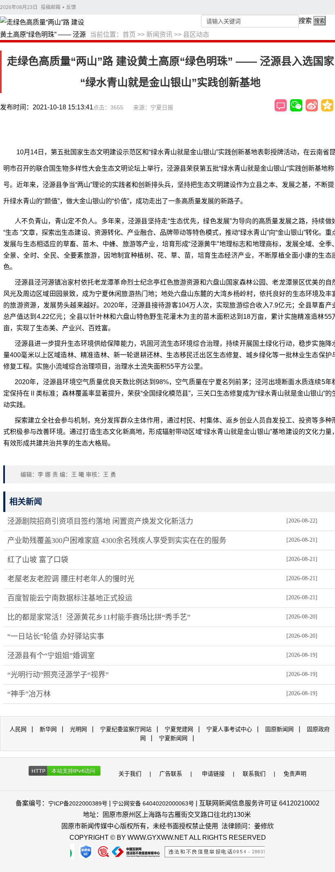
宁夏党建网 (179, 729)
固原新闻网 (279, 729)
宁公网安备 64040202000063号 (153, 803)
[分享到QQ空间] (327, 105)
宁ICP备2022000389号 (77, 803)
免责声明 (295, 773)
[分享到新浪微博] (312, 105)
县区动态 (196, 34)
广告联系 (170, 773)
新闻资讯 (159, 34)
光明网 (78, 729)
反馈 (71, 7)
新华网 (48, 729)
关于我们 (129, 773)
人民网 (18, 729)
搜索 (305, 20)
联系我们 (254, 773)
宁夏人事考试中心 (229, 729)
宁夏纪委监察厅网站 (126, 729)
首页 (129, 34)
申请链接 (213, 773)
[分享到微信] (296, 105)
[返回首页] (45, 29)
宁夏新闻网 (173, 738)
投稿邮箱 (50, 7)
